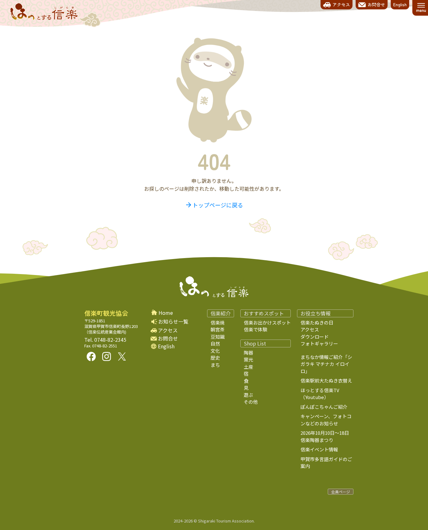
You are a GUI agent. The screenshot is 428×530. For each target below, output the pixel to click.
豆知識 (218, 336)
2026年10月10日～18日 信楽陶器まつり (329, 436)
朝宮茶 (218, 329)
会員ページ (340, 491)
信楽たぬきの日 (316, 322)
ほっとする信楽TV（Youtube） (319, 394)
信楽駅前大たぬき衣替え (326, 380)
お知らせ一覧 (173, 321)
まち (215, 364)
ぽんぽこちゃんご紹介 (323, 406)
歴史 (215, 357)
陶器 (248, 352)
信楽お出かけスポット (267, 322)
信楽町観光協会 (106, 313)
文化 (215, 350)
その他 (251, 401)
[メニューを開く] (421, 8)
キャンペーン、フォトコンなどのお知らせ (326, 420)
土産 (248, 366)
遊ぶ (248, 395)
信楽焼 (218, 322)
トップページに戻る (214, 204)
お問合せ (168, 338)
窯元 (248, 359)
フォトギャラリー (319, 343)
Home (166, 312)
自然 (215, 343)
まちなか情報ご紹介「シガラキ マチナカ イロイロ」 (326, 364)
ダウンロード (314, 336)
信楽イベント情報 (319, 449)
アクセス (168, 330)
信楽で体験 (255, 329)
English (166, 346)
